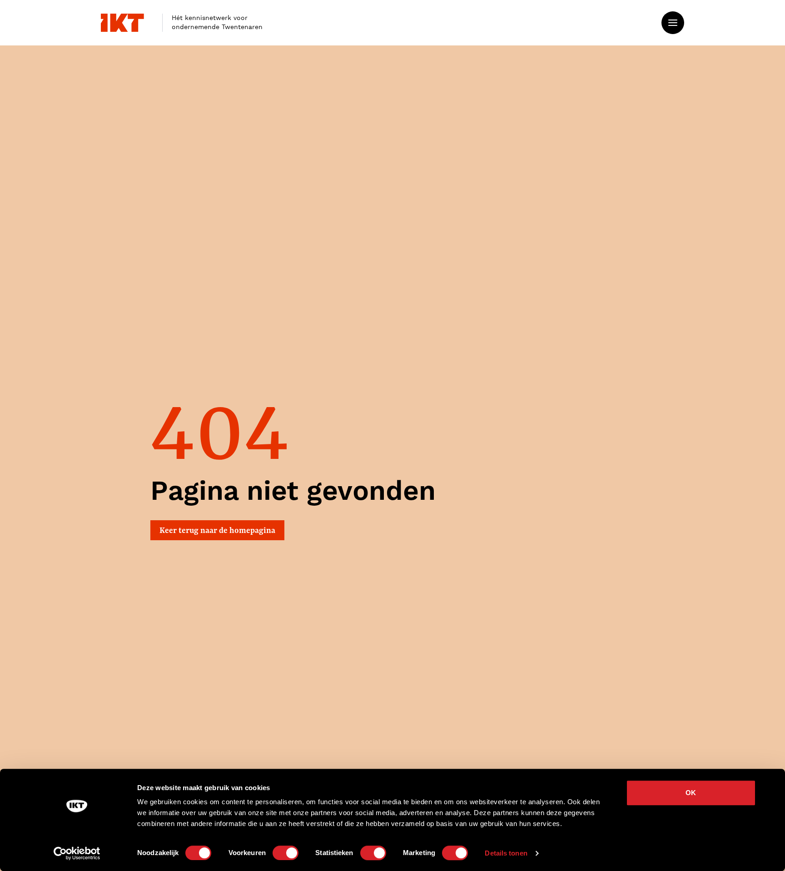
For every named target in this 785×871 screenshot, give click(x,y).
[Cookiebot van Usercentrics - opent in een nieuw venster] (77, 853)
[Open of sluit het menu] (672, 22)
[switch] (285, 853)
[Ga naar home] (122, 23)
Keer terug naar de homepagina (217, 530)
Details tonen (506, 853)
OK (691, 792)
